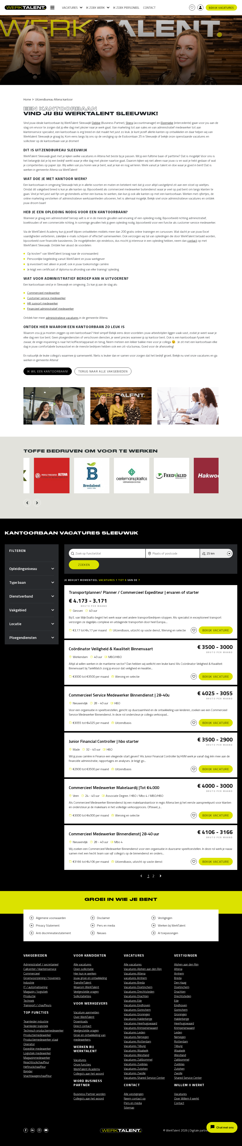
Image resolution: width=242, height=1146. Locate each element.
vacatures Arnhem (135, 978)
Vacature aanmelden (86, 1012)
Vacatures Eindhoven (137, 1005)
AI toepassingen (168, 933)
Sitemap (129, 1107)
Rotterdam (181, 1041)
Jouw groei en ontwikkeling (90, 978)
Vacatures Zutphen (136, 1068)
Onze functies (82, 1064)
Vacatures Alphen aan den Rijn (143, 969)
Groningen (180, 1014)
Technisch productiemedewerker (43, 1030)
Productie (29, 996)
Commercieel (31, 973)
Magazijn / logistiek (35, 991)
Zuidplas (179, 1064)
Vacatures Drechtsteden (139, 991)
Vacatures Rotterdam (137, 1041)
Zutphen (179, 1068)
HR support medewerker (42, 303)
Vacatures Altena (134, 973)
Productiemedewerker (37, 1035)
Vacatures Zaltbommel (138, 1059)
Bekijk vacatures (221, 8)
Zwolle (178, 1073)
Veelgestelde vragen (86, 991)
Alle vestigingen (133, 1094)
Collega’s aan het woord (89, 1073)
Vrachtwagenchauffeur (37, 1075)
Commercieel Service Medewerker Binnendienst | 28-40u (119, 695)
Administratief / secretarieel (40, 964)
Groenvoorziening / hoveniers (41, 978)
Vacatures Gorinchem (137, 1009)
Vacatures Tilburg (135, 1046)
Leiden (178, 1032)
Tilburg (178, 1046)
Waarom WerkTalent (86, 987)
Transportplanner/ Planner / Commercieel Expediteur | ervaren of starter (134, 592)
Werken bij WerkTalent (171, 925)
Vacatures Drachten (136, 996)
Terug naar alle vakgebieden (103, 371)
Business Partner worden (89, 1094)
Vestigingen (165, 918)
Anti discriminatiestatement (53, 933)
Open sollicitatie (84, 969)
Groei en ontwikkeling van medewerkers (89, 1037)
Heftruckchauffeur (34, 1066)
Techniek (28, 1000)
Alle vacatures (82, 964)
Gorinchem (181, 1009)
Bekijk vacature (215, 630)
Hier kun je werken (85, 973)
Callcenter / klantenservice (39, 969)
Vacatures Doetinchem (138, 987)
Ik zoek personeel (126, 7)
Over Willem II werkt (186, 1098)
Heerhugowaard (184, 1023)
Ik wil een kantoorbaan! (47, 371)
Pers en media (106, 925)
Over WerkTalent (84, 1017)
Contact (149, 7)
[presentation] (27, 503)
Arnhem (179, 973)
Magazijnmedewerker (36, 1057)
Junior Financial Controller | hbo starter (104, 741)
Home (27, 99)
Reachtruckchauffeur (36, 1062)
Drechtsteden (182, 996)
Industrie (28, 982)
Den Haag (180, 982)
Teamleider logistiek (35, 1026)
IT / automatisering (35, 987)
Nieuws (101, 933)
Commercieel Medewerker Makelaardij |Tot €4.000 (114, 787)
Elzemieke (167, 122)
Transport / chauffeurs (37, 1005)
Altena (178, 969)
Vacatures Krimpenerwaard (141, 1028)
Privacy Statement (48, 925)
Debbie (96, 122)
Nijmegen (180, 1037)
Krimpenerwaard (184, 1028)
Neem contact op (135, 1098)
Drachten (179, 991)
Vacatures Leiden (134, 1032)
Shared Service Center (188, 1077)
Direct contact (82, 1026)
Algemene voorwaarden (51, 918)
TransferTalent (82, 982)
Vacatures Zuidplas (136, 1064)
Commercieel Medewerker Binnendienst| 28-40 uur (114, 833)
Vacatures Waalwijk (136, 1050)
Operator (29, 1044)
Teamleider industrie (35, 1021)
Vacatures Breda (134, 982)
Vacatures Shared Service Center (144, 1077)
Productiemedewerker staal (40, 1039)
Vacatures (70, 7)
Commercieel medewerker (43, 292)
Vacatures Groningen (137, 1014)
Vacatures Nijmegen (136, 1037)
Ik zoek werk (95, 7)
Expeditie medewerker (37, 1048)
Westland (180, 1055)
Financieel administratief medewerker (50, 308)
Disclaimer (103, 918)
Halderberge (181, 1018)
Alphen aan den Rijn (186, 964)
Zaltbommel (181, 1059)
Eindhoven (180, 1005)
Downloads (81, 1021)
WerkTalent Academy (87, 1069)
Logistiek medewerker (37, 1053)
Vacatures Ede (133, 1000)
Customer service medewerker (46, 298)
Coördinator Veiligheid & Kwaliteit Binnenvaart (111, 648)
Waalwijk (179, 1050)
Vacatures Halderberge (138, 1018)
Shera (129, 122)
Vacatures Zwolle (135, 1073)
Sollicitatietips (82, 996)
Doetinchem (181, 987)
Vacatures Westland (136, 1055)
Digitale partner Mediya (204, 1130)
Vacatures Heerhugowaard (140, 1023)
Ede (176, 1000)
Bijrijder (28, 1071)
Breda (178, 978)
